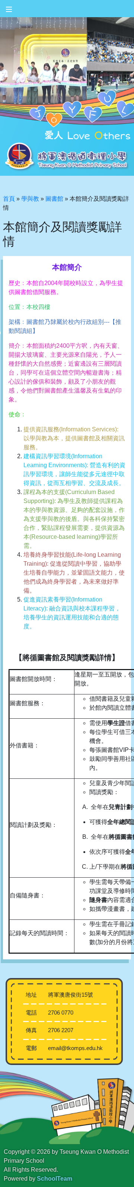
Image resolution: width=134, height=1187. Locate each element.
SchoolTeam (54, 1178)
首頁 (9, 199)
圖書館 (54, 199)
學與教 (30, 199)
